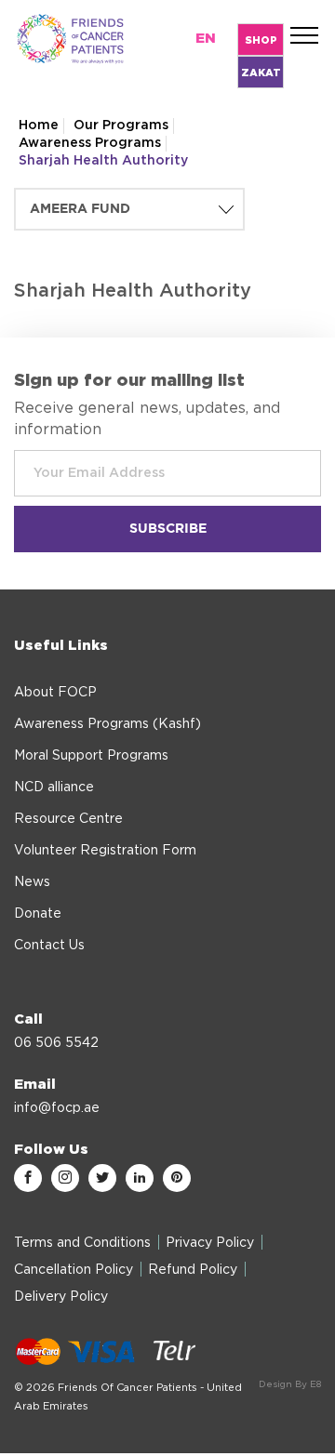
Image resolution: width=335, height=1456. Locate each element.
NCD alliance (54, 787)
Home (39, 125)
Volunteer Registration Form (105, 850)
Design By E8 (290, 1384)
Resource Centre (68, 819)
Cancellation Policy (73, 1270)
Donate (37, 913)
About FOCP (55, 692)
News (32, 882)
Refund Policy (192, 1270)
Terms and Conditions (82, 1243)
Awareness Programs (90, 143)
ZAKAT (261, 73)
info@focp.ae (57, 1108)
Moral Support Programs (91, 755)
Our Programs (121, 125)
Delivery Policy (61, 1297)
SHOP (261, 40)
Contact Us (49, 945)
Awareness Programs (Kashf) (107, 724)
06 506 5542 (56, 1043)
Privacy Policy (210, 1243)
